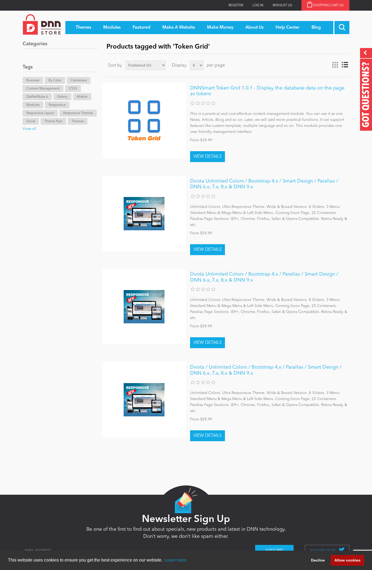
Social (30, 121)
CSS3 (73, 88)
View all (29, 129)
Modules (32, 105)
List (344, 65)
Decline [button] (318, 560)
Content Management (43, 88)
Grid (335, 65)
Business (32, 80)
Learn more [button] (175, 560)
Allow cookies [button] (347, 560)
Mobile (82, 97)
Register (235, 5)
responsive (57, 105)
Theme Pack (53, 121)
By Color (54, 80)
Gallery (62, 97)
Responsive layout (40, 113)
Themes (78, 121)
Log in (257, 5)
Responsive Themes (78, 113)
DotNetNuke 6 (37, 97)
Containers (79, 80)
